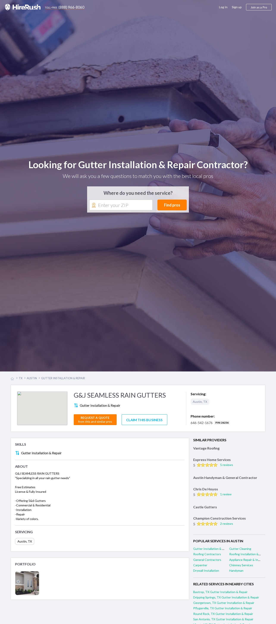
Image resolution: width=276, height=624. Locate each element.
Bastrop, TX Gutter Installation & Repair (220, 595)
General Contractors (207, 563)
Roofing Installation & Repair (248, 557)
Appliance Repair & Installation (250, 563)
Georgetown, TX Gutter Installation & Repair (223, 606)
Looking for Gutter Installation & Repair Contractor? (138, 166)
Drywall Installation (206, 573)
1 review (226, 497)
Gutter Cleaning (240, 552)
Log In (223, 7)
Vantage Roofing (206, 451)
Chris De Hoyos (205, 492)
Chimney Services (241, 568)
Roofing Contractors (207, 557)
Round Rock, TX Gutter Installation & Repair (223, 616)
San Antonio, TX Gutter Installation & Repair (223, 622)
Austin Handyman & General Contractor (225, 480)
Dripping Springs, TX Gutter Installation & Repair (226, 600)
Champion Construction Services (219, 521)
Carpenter (200, 568)
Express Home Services (212, 463)
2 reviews (226, 526)
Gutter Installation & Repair (212, 552)
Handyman (236, 573)
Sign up (237, 7)
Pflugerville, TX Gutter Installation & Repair (222, 611)
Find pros (172, 206)
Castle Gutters (205, 510)
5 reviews (226, 468)
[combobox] (120, 206)
